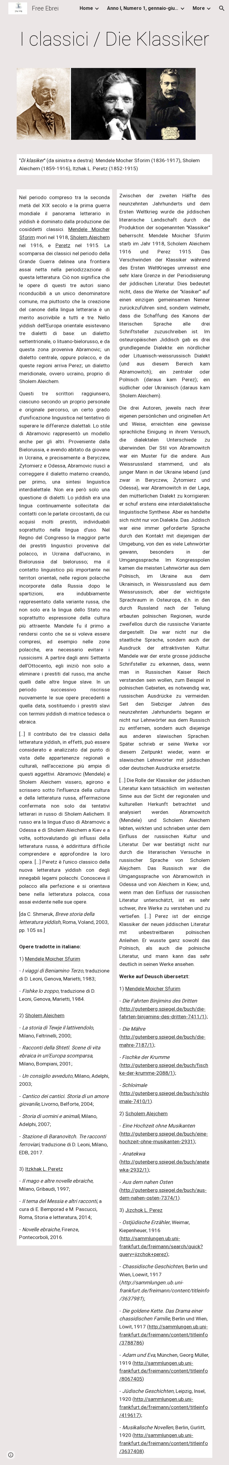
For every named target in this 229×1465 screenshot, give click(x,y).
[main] (114, 39)
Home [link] (86, 8)
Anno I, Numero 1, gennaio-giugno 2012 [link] (143, 8)
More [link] (199, 8)
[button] (222, 8)
